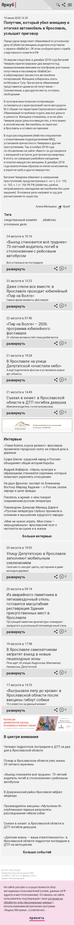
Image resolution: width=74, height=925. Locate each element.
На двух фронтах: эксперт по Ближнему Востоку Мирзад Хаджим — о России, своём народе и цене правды (35, 487)
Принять (37, 918)
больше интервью (37, 536)
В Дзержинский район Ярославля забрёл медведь (33, 793)
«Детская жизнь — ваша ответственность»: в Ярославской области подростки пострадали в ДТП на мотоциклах (37, 841)
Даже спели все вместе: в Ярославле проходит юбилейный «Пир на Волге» (36, 291)
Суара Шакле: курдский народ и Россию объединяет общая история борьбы (32, 461)
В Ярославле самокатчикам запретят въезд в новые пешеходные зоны (31, 654)
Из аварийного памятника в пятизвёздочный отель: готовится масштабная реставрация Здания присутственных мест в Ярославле (31, 606)
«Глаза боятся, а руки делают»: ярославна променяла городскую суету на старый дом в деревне (36, 449)
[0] (61, 269)
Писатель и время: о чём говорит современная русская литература (27, 499)
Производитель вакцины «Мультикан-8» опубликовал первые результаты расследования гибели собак (33, 809)
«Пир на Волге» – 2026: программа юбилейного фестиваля (28, 328)
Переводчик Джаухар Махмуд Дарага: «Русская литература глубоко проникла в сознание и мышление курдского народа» (34, 511)
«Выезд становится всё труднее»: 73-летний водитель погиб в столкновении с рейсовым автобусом (36, 249)
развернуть (15, 269)
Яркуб (8, 4)
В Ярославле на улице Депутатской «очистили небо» (33, 363)
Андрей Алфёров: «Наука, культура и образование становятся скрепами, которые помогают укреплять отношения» (35, 473)
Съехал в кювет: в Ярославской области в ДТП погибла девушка (36, 400)
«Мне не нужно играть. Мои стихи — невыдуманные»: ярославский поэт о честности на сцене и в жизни (30, 525)
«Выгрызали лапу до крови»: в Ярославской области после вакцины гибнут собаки (33, 695)
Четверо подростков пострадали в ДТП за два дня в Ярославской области (37, 748)
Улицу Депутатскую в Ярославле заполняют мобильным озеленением (36, 558)
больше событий (37, 852)
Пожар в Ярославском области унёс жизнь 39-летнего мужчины (34, 762)
